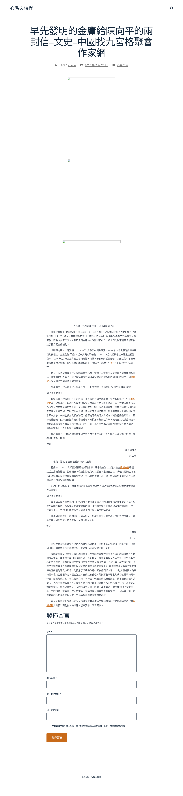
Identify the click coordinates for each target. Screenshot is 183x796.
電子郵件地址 (53, 694)
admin (72, 65)
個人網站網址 (52, 710)
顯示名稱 (51, 678)
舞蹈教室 (124, 467)
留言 (49, 631)
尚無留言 (122, 65)
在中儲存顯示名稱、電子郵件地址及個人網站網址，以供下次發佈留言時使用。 (90, 726)
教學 (112, 362)
